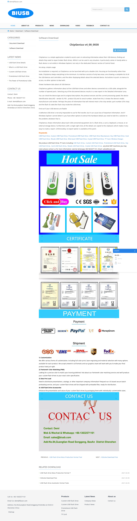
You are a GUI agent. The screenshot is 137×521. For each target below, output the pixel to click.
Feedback (90, 26)
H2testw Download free (109, 457)
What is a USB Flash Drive (18, 67)
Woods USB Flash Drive (59, 139)
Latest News (90, 496)
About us (25, 26)
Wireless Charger (117, 139)
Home (13, 26)
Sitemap (11, 512)
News (52, 26)
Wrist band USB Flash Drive (77, 139)
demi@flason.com (15, 2)
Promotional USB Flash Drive (78, 136)
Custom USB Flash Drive (59, 136)
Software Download (31, 31)
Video (77, 26)
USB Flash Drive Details (17, 63)
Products (39, 26)
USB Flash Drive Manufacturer (99, 136)
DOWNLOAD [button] (121, 50)
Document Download (16, 43)
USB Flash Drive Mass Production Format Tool (65, 457)
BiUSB (117, 255)
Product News (90, 504)
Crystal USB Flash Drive (96, 139)
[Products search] (127, 9)
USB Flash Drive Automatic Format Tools (54, 483)
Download (64, 26)
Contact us (104, 26)
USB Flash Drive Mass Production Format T (55, 473)
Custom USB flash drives (17, 72)
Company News (90, 501)
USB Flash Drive (79, 143)
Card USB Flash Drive (58, 146)
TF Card (107, 139)
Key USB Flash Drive (117, 136)
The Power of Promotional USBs (20, 81)
